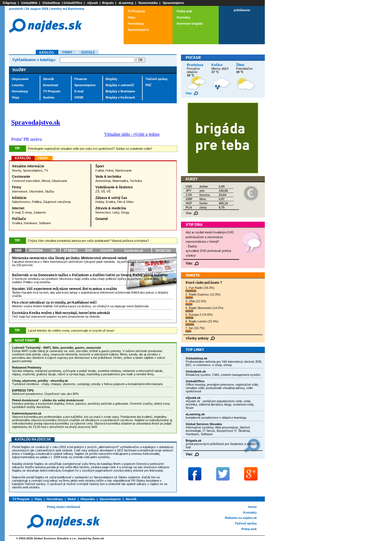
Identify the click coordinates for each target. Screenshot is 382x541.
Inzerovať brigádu (190, 23)
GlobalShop (51, 2)
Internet (18, 208)
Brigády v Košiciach (120, 97)
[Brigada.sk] (223, 172)
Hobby (99, 201)
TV (46, 170)
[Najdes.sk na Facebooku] (195, 474)
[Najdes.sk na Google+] (251, 474)
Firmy (16, 187)
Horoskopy (136, 23)
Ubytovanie (20, 79)
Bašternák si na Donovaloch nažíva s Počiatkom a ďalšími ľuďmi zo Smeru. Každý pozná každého (90, 275)
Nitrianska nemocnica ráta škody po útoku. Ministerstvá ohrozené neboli (69, 258)
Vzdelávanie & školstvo (114, 187)
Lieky (115, 212)
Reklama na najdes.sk (241, 517)
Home (252, 507)
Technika (136, 180)
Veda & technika (108, 177)
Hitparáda (88, 499)
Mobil (72, 499)
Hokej (109, 170)
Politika (36, 201)
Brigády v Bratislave (120, 91)
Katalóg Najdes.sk (33, 439)
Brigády (111, 79)
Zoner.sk (98, 538)
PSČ (148, 85)
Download (50, 85)
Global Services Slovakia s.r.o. (55, 538)
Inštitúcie (19, 198)
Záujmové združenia (57, 201)
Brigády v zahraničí (120, 85)
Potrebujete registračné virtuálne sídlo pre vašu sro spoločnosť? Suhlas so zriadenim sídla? (90, 148)
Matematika (120, 180)
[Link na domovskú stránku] (45, 39)
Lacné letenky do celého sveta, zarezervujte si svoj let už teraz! (71, 330)
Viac (189, 93)
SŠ (103, 191)
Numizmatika (148, 2)
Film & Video (125, 201)
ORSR (78, 97)
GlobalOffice (72, 2)
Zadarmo (40, 212)
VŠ (108, 191)
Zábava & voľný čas (111, 198)
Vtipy (131, 17)
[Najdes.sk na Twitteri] (223, 474)
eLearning (126, 2)
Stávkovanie (123, 170)
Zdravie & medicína (110, 208)
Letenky (17, 85)
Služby (49, 191)
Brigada (108, 2)
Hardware (30, 223)
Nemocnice (103, 212)
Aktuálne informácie (28, 166)
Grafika (17, 223)
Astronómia (103, 180)
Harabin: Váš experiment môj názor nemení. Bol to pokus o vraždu (64, 289)
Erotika (110, 201)
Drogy (125, 212)
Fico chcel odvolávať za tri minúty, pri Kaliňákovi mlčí (54, 303)
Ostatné (101, 219)
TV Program (136, 11)
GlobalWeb (29, 2)
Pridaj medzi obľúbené (63, 507)
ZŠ (97, 191)
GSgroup (9, 2)
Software (45, 223)
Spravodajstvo (173, 2)
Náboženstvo (21, 201)
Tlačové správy (156, 79)
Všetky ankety (197, 338)
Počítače (19, 219)
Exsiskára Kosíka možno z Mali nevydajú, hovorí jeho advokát (61, 313)
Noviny (16, 170)
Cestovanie (21, 177)
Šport (99, 166)
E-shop (27, 212)
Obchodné (36, 191)
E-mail (79, 91)
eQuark (92, 2)
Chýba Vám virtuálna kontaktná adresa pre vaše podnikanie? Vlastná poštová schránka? (88, 240)
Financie (80, 79)
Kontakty (183, 17)
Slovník (48, 79)
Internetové (19, 191)
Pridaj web (184, 11)
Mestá (46, 180)
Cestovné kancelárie (26, 180)
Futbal (99, 170)
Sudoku (49, 97)
